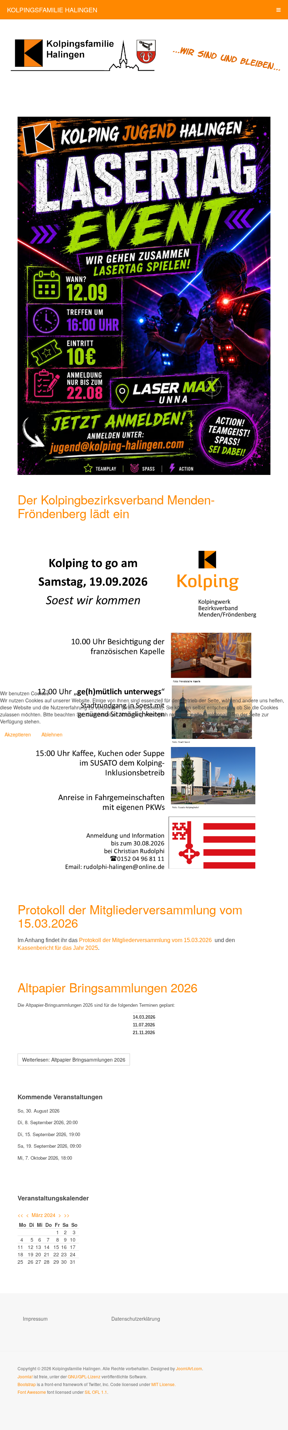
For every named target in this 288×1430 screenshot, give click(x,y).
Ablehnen (52, 734)
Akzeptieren (18, 734)
